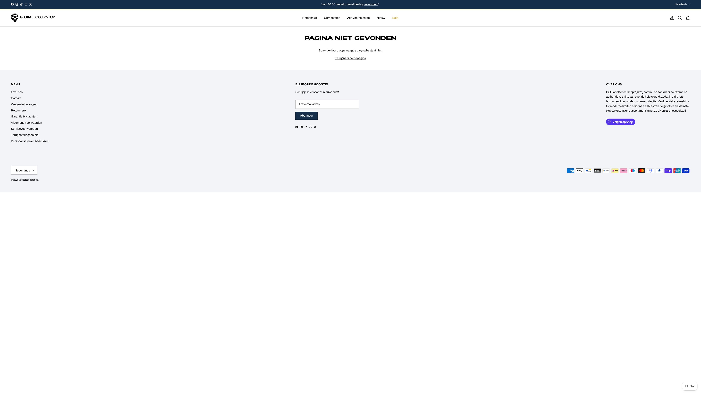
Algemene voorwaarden (26, 122)
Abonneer (306, 115)
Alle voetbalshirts (358, 17)
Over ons (17, 92)
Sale (395, 17)
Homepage (309, 17)
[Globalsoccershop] (33, 18)
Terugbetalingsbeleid (25, 134)
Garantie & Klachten (24, 116)
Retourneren (19, 110)
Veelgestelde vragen (24, 104)
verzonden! (371, 4)
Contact (16, 98)
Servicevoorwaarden (24, 128)
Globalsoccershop (28, 180)
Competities (332, 17)
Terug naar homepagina (350, 58)
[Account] (671, 18)
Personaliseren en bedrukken (30, 141)
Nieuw (381, 17)
